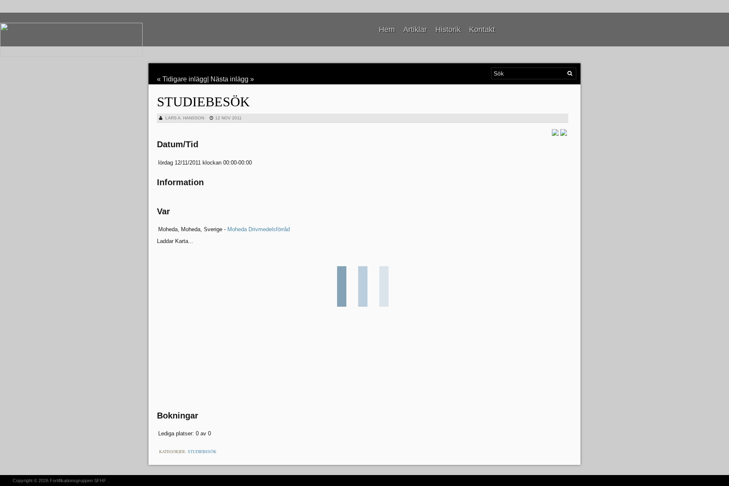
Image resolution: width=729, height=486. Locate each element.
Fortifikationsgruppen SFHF (78, 480)
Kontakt (482, 29)
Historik (448, 29)
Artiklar (415, 29)
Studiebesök (203, 101)
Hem (387, 29)
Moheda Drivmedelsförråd (258, 229)
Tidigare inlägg (184, 79)
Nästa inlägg (229, 79)
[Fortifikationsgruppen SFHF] (71, 40)
